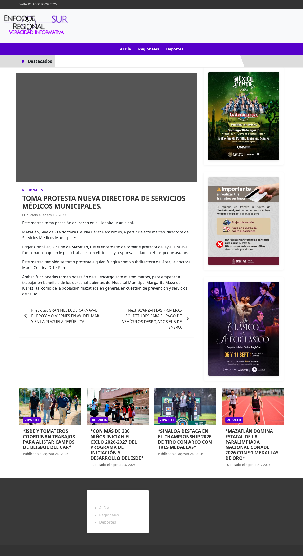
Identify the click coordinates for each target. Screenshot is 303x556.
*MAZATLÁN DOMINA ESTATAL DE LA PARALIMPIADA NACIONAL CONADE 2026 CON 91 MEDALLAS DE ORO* (251, 444)
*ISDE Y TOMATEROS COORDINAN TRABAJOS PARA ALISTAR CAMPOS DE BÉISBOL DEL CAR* (49, 439)
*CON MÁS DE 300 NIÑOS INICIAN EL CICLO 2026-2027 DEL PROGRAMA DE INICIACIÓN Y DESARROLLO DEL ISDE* (116, 444)
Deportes (174, 49)
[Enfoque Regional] (35, 25)
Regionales (148, 49)
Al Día (125, 49)
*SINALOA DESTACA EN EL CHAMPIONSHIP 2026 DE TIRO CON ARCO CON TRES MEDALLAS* (185, 439)
